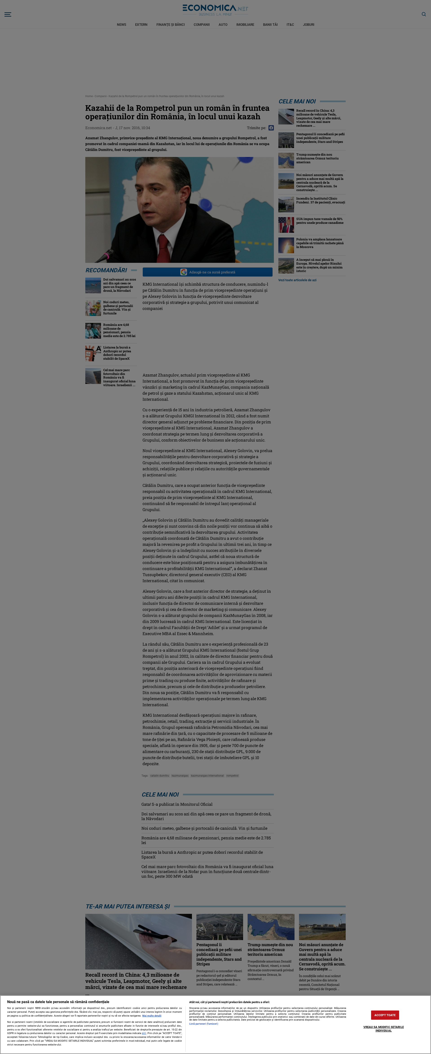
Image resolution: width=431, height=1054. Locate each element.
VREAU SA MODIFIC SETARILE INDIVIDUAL (383, 1029)
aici (144, 1033)
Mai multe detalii (151, 1015)
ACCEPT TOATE (385, 1015)
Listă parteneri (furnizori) (203, 1023)
